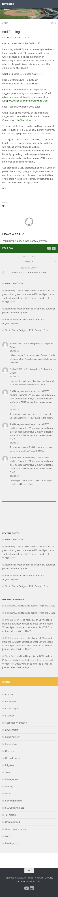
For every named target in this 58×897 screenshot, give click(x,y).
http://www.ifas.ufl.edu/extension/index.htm (26, 100)
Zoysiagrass (11, 843)
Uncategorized (12, 822)
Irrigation (9, 765)
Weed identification (14, 283)
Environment (11, 729)
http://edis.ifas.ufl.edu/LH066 (23, 83)
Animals (9, 694)
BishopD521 (16, 343)
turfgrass (8, 3)
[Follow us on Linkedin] (54, 248)
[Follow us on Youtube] (49, 248)
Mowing (9, 786)
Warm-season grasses (16, 829)
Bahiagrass (11, 701)
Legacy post (13, 38)
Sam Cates (15, 457)
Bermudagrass (12, 708)
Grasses (9, 751)
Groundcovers (12, 758)
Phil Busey (15, 391)
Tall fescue (10, 815)
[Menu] (54, 4)
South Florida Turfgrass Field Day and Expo (27, 330)
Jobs (5, 23)
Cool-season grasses (16, 722)
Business (10, 715)
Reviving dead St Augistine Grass (38, 605)
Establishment (12, 737)
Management (11, 779)
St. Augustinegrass (14, 807)
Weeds (8, 836)
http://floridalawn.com (26, 120)
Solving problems (14, 800)
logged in (22, 241)
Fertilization (11, 744)
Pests (8, 793)
